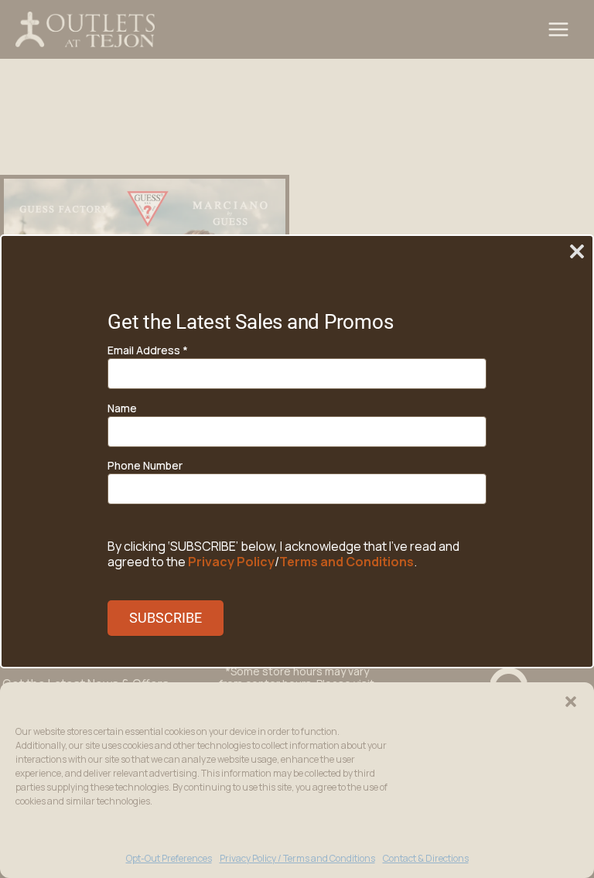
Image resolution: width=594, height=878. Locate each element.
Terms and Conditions (346, 561)
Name (122, 408)
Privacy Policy (231, 561)
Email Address (148, 350)
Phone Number (145, 465)
